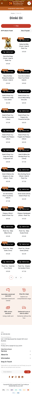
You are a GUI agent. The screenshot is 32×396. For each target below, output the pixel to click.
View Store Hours (6, 388)
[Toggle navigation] (2, 3)
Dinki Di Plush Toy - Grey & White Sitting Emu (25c (24, 97)
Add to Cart (9, 52)
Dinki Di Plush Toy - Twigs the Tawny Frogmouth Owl (8, 168)
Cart (29, 3)
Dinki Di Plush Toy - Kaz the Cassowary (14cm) (8, 117)
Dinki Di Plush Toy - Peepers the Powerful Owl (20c (24, 117)
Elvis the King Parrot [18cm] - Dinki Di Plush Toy (24, 212)
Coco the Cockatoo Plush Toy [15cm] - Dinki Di (24, 78)
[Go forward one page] (21, 314)
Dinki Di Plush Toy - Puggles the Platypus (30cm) (24, 149)
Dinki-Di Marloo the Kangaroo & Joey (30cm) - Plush (8, 200)
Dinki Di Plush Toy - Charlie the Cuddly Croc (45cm (8, 97)
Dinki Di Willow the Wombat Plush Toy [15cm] (24, 180)
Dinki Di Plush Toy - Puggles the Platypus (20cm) (8, 137)
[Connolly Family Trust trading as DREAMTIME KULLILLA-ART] (16, 3)
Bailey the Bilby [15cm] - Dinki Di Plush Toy (24, 46)
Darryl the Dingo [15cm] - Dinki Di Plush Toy (8, 58)
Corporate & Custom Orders (16, 8)
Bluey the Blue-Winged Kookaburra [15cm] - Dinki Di (8, 78)
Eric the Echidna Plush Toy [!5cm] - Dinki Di (8, 232)
